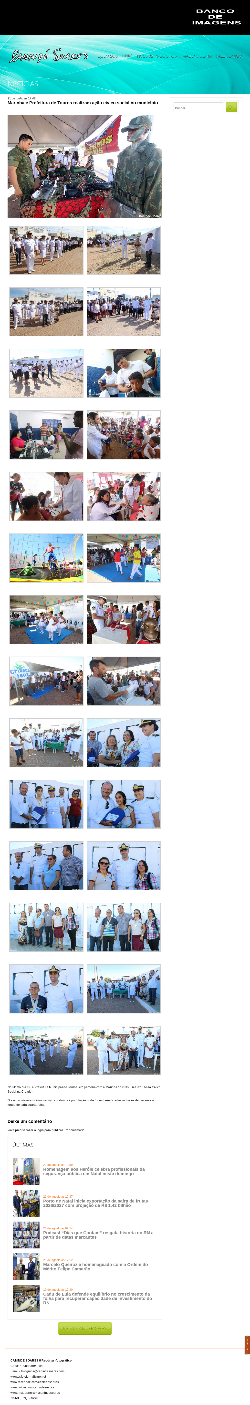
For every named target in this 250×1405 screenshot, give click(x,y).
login (40, 1130)
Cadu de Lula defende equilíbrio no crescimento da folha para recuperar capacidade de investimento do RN (97, 1298)
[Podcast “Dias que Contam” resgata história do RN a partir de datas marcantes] (26, 1247)
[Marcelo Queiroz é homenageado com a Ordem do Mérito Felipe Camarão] (26, 1279)
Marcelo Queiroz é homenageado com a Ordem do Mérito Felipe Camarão (95, 1266)
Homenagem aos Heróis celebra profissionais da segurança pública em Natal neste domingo (94, 1171)
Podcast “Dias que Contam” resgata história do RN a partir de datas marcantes (98, 1235)
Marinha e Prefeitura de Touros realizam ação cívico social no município (83, 102)
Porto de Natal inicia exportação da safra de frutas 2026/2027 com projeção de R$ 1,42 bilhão (95, 1203)
